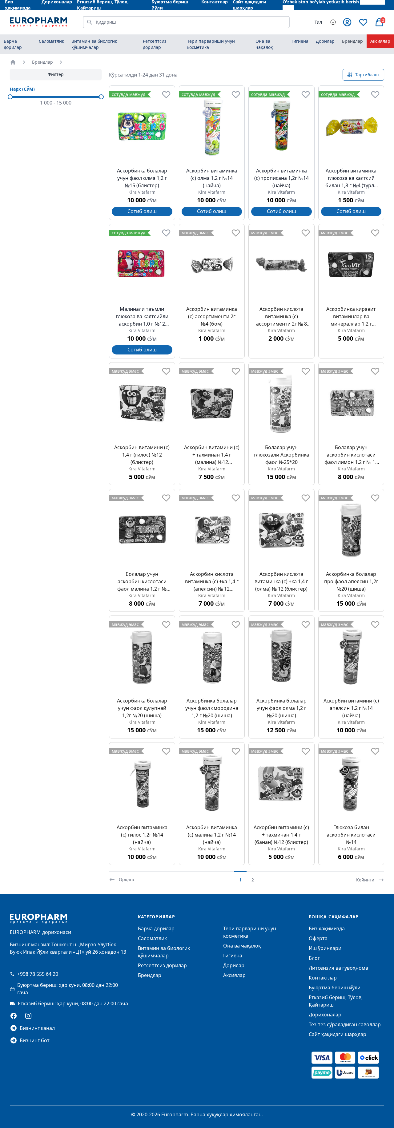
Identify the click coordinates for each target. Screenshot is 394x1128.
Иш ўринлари (325, 948)
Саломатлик (152, 938)
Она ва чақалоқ (242, 945)
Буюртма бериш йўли (334, 987)
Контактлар (323, 977)
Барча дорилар (13, 44)
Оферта (318, 938)
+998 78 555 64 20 (37, 974)
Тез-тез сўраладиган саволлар (345, 1024)
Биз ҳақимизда (327, 928)
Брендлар (352, 41)
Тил (318, 22)
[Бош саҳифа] (13, 62)
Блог (314, 958)
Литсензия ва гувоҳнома (338, 967)
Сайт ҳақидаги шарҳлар (337, 1034)
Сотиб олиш (142, 211)
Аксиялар (380, 41)
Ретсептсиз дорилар (162, 965)
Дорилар (233, 965)
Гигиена (232, 955)
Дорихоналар (325, 1014)
